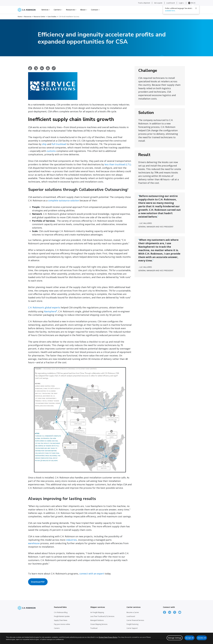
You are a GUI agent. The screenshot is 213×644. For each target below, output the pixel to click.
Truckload (93, 628)
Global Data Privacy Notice (108, 637)
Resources (27, 17)
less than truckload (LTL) (118, 164)
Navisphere (50, 311)
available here (170, 11)
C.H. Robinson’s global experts (44, 307)
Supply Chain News (60, 620)
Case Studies (51, 17)
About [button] (83, 9)
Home (20, 17)
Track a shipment (144, 3)
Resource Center (39, 17)
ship (44, 144)
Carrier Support (132, 628)
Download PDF (38, 581)
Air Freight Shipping (97, 612)
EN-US (193, 3)
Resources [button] (70, 9)
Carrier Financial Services (135, 620)
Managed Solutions (97, 620)
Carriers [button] (57, 9)
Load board (170, 3)
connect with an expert (91, 573)
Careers (57, 628)
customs (51, 150)
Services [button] (45, 9)
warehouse (34, 543)
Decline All (202, 638)
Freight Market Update (62, 616)
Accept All (189, 638)
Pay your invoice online (62, 624)
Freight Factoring (132, 624)
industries (71, 539)
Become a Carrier (133, 612)
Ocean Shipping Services (98, 624)
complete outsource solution (63, 200)
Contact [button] (95, 9)
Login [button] (181, 3)
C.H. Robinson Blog (60, 612)
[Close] (196, 8)
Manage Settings (174, 638)
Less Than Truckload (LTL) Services (102, 616)
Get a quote (158, 3)
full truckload (59, 144)
